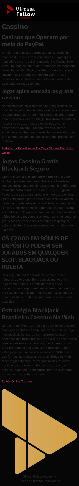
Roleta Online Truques (17, 381)
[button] (56, 11)
